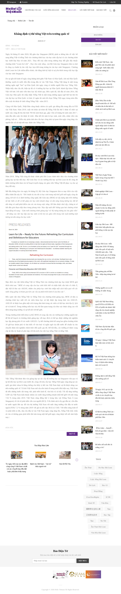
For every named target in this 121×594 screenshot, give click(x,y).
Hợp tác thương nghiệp (80, 2)
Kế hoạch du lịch (99, 2)
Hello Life (72, 10)
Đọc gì (105, 485)
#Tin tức (9, 428)
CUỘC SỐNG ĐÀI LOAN (51, 10)
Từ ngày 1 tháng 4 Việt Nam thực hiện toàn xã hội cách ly (105, 343)
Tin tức (31, 21)
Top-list (98, 44)
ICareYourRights (92, 497)
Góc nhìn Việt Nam (87, 10)
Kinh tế (91, 503)
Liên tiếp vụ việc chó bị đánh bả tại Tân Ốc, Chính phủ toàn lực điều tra (104, 142)
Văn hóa (104, 503)
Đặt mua (82, 561)
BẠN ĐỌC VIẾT (102, 10)
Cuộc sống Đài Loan (98, 479)
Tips (108, 509)
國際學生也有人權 (93, 509)
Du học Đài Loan (105, 468)
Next (76, 459)
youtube (24, 2)
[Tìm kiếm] (110, 10)
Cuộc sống (98, 473)
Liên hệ (112, 2)
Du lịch (92, 485)
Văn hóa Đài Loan (98, 533)
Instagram (12, 2)
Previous (7, 459)
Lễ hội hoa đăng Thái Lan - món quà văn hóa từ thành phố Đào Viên (104, 414)
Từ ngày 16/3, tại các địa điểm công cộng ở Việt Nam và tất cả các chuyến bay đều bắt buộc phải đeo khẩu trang (105, 395)
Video (63, 10)
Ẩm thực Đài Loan (98, 527)
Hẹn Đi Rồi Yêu (65, 464)
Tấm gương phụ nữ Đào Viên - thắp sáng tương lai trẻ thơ (105, 274)
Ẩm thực (88, 468)
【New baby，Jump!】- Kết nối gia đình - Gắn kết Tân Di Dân (104, 431)
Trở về (72, 434)
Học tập (107, 515)
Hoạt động (98, 35)
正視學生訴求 (91, 515)
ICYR (108, 497)
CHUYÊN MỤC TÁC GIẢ (33, 10)
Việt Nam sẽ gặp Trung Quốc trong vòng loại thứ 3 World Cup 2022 (104, 178)
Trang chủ (11, 21)
